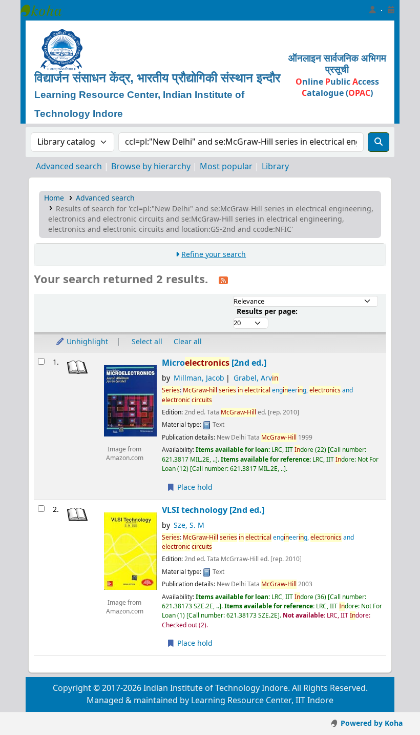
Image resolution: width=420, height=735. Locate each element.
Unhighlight (86, 341)
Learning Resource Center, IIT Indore (46, 10)
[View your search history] (391, 10)
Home (54, 198)
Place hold (194, 487)
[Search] (378, 142)
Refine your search (213, 254)
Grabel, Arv (256, 378)
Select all (147, 341)
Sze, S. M (189, 525)
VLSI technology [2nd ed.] (213, 510)
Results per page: (267, 311)
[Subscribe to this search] (223, 280)
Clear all (188, 341)
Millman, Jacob (199, 378)
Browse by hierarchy (151, 167)
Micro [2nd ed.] (214, 363)
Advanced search (69, 167)
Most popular (226, 167)
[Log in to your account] (372, 10)
